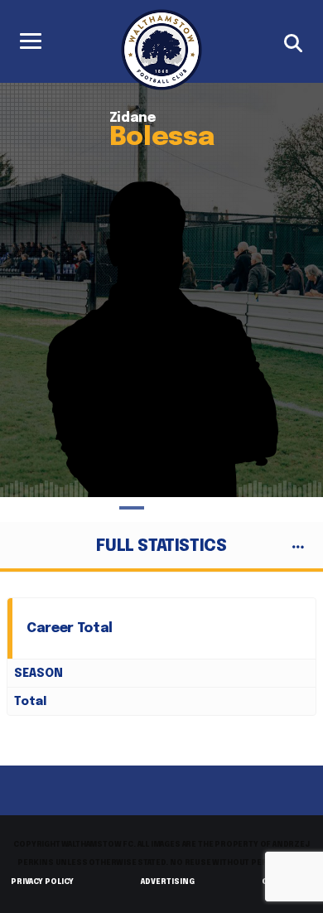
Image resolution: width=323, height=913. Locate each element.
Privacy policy (42, 882)
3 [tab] (191, 508)
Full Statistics (161, 546)
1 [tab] (131, 508)
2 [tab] (161, 508)
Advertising (168, 882)
